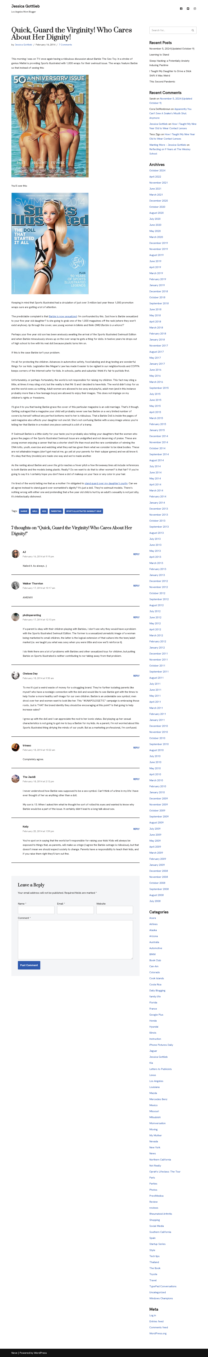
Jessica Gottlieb (23, 44)
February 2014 (157, 496)
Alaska (153, 930)
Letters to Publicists (160, 1069)
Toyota (153, 1274)
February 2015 (157, 424)
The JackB (29, 777)
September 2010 (159, 744)
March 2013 (156, 563)
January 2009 (157, 865)
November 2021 (158, 182)
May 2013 (155, 551)
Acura (152, 918)
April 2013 (155, 557)
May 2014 (155, 478)
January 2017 (157, 363)
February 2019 (157, 279)
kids (44, 511)
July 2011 (155, 683)
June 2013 (155, 545)
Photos (153, 1189)
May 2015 (155, 406)
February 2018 (157, 333)
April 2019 (155, 267)
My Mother (155, 1135)
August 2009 (156, 822)
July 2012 (155, 611)
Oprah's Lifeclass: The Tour (165, 1171)
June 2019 (155, 261)
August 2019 (156, 255)
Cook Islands (156, 978)
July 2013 (155, 539)
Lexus (152, 1075)
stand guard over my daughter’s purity (106, 483)
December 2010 (158, 726)
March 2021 (156, 194)
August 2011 (156, 677)
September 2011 (159, 671)
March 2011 (156, 708)
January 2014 (157, 502)
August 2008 (156, 895)
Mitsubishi (155, 1117)
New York (154, 1147)
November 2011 (158, 659)
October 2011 (157, 665)
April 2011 (155, 701)
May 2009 (155, 840)
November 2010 (158, 732)
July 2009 (155, 828)
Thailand (154, 1262)
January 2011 (157, 720)
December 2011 (158, 653)
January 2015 (157, 430)
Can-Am (153, 966)
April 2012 (155, 629)
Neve (14, 1353)
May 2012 (155, 623)
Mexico (153, 1105)
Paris (152, 1177)
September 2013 (159, 526)
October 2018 (157, 297)
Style (152, 1250)
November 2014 (158, 442)
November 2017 (158, 345)
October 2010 (157, 738)
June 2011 (155, 689)
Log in (152, 1315)
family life (155, 996)
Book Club (155, 960)
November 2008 (158, 877)
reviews (153, 1207)
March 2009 (156, 852)
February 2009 (157, 859)
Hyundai (153, 1026)
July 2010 (155, 756)
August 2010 (156, 750)
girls (34, 511)
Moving (153, 1129)
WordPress (40, 1353)
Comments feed (158, 1327)
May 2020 (155, 231)
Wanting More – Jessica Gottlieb (167, 145)
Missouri (154, 1111)
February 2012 (157, 641)
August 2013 (156, 533)
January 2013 (157, 575)
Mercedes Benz (158, 1099)
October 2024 (157, 170)
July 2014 (155, 466)
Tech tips (154, 1256)
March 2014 (156, 490)
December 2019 (158, 243)
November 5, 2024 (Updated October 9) (171, 48)
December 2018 (158, 291)
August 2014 (156, 460)
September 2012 (159, 599)
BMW (152, 954)
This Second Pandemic (162, 81)
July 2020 (155, 219)
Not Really (155, 1165)
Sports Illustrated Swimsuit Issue (83, 511)
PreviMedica (156, 1195)
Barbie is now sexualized (63, 316)
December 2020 (158, 200)
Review (153, 1201)
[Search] (193, 30)
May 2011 (155, 695)
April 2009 (155, 846)
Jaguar (153, 1051)
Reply (136, 554)
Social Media (156, 1226)
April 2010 (155, 774)
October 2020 (157, 207)
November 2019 (158, 249)
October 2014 (157, 448)
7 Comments (65, 44)
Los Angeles (156, 1081)
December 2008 (158, 871)
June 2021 (155, 188)
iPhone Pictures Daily (161, 1045)
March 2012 (156, 635)
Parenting (56, 511)
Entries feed (156, 1321)
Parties (153, 1183)
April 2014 (155, 484)
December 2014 (158, 436)
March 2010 (156, 780)
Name (22, 903)
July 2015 (155, 394)
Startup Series (157, 1244)
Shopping (154, 1220)
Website (101, 903)
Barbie (24, 511)
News (152, 1153)
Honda (153, 1020)
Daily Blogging (157, 990)
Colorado (154, 972)
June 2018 (155, 309)
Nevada (153, 1141)
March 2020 (156, 237)
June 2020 (155, 225)
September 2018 (159, 303)
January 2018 (157, 339)
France (153, 1008)
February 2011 (157, 714)
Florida (153, 1002)
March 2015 (156, 418)
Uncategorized (157, 1292)
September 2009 (159, 816)
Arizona (153, 936)
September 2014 (159, 454)
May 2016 (155, 375)
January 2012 (157, 647)
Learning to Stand (159, 54)
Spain (152, 1238)
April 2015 (155, 412)
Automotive (155, 948)
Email (61, 903)
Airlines (153, 924)
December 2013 (158, 508)
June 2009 (155, 834)
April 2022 (155, 176)
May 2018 (155, 315)
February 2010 (157, 786)
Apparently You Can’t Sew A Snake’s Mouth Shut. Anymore (170, 113)
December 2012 (158, 581)
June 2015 (155, 400)
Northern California (160, 1159)
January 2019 (157, 285)
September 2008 (159, 889)
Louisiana (154, 1087)
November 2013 (158, 514)
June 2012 (155, 617)
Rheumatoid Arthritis (160, 1213)
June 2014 (155, 472)
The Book (154, 1268)
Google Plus (156, 1014)
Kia (151, 1063)
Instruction (155, 1039)
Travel (153, 1280)
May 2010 (155, 768)
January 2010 (157, 792)
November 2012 (158, 587)
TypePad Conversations (162, 1286)
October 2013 (157, 520)
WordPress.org (158, 1333)
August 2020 (156, 213)
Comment (24, 918)
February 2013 (157, 569)
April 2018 (155, 321)
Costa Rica (155, 984)
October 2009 (157, 810)
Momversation (157, 1123)
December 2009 (158, 798)
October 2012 (157, 593)
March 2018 (156, 327)
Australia (154, 942)
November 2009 (158, 804)
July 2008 (155, 901)
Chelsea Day (30, 673)
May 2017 (155, 357)
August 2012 (156, 605)
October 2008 (157, 883)
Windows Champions (161, 1298)
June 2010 (155, 762)
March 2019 (156, 273)
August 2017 (156, 351)
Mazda (153, 1093)
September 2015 (159, 388)
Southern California (160, 1232)
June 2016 (155, 369)
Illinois (152, 1032)
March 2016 (156, 382)
